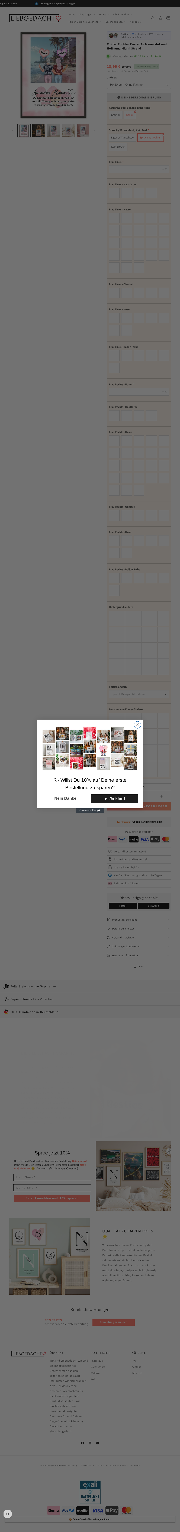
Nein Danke (65, 798)
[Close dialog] (137, 724)
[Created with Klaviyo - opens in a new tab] (90, 810)
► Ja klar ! (114, 798)
